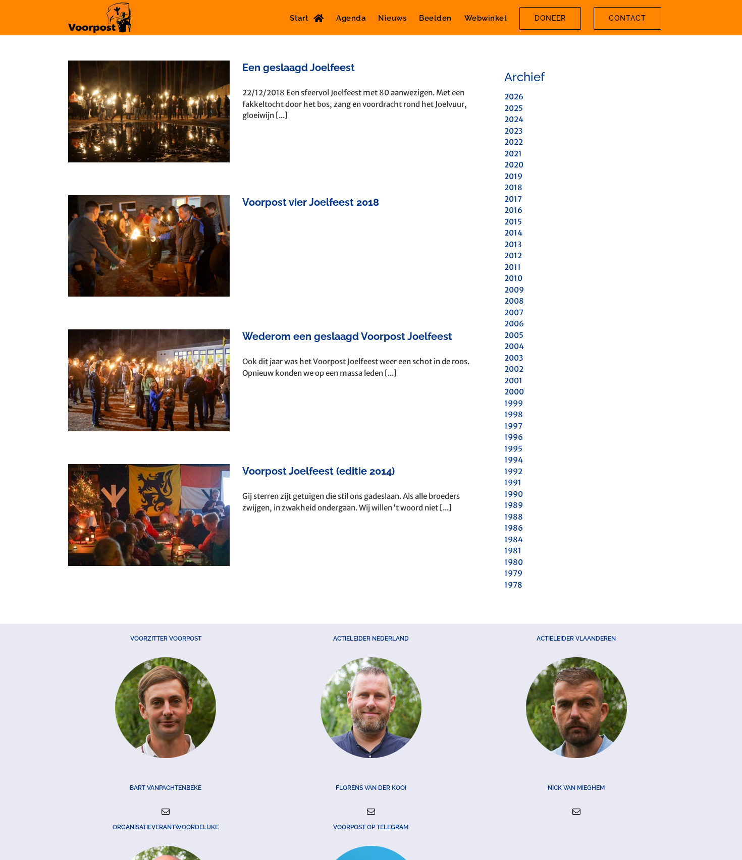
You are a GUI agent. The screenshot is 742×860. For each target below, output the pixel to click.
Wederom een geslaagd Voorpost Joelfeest (347, 336)
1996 (513, 437)
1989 (513, 505)
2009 (514, 290)
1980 (513, 562)
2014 (513, 233)
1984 (513, 539)
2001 (513, 380)
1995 (513, 448)
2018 (513, 187)
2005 (513, 335)
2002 (513, 369)
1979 (513, 573)
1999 (513, 403)
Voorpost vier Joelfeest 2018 (310, 202)
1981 (512, 550)
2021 (513, 153)
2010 (513, 278)
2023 (513, 131)
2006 (514, 323)
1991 (512, 482)
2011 (512, 267)
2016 (513, 210)
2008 (514, 301)
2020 (513, 164)
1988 (513, 517)
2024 (513, 119)
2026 (513, 96)
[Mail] (166, 812)
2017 (513, 199)
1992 (513, 471)
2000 (514, 391)
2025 (513, 108)
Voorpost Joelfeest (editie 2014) (318, 471)
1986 (513, 528)
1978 (513, 585)
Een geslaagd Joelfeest (298, 68)
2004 (514, 346)
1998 (513, 414)
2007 (513, 312)
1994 (513, 460)
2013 (512, 244)
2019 (513, 176)
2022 (513, 142)
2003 (513, 358)
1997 (513, 426)
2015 (513, 221)
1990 (513, 494)
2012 (513, 255)
